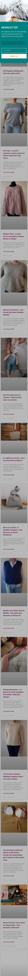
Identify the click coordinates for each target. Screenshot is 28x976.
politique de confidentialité (19, 44)
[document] (14, 488)
